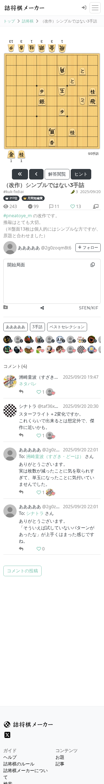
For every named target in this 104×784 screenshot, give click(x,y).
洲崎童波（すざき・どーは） (55, 456)
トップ (9, 21)
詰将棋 (28, 21)
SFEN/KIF (88, 307)
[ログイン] (84, 7)
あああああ (15, 326)
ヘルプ (10, 757)
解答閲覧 (57, 174)
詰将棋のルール (18, 764)
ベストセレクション (67, 326)
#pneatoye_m (17, 216)
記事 (59, 764)
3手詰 (37, 326)
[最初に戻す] (20, 174)
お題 (59, 757)
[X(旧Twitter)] (7, 735)
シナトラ (35, 513)
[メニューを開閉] (95, 7)
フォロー (90, 247)
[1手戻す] (36, 174)
